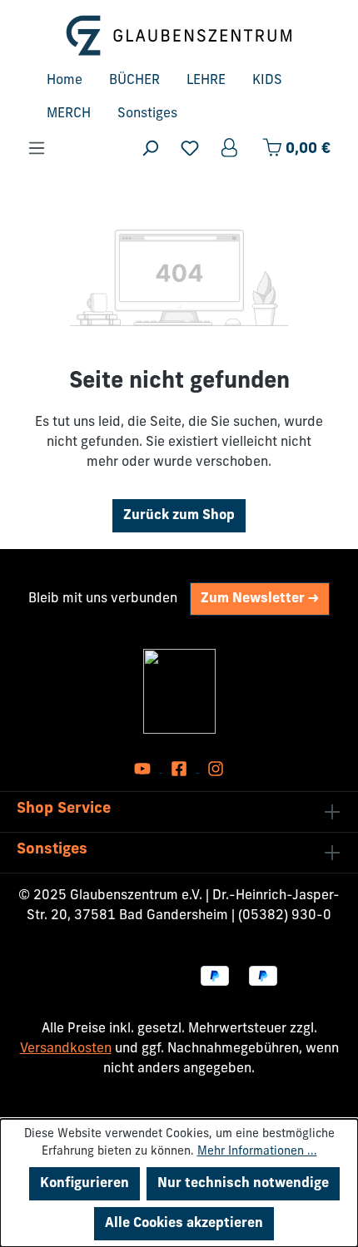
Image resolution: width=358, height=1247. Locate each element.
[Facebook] (180, 768)
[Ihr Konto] (230, 148)
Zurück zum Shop (179, 515)
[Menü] (37, 148)
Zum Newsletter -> (260, 599)
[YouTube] (144, 768)
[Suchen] (150, 148)
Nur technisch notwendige (243, 1183)
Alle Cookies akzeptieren (184, 1223)
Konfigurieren (84, 1183)
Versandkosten (66, 1049)
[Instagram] (215, 768)
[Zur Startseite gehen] (179, 35)
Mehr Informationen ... (257, 1152)
